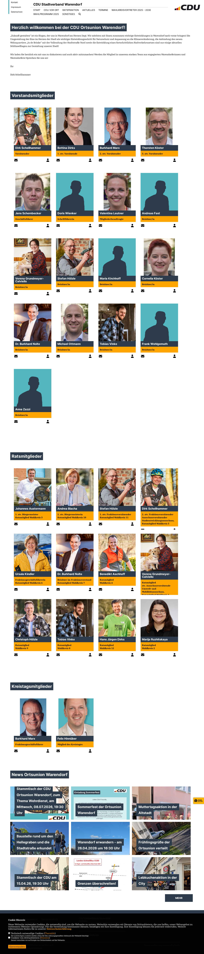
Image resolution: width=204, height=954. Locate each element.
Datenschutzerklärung (59, 928)
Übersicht (50, 933)
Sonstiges (68, 14)
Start (36, 10)
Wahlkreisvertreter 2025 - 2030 (131, 10)
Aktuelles (88, 10)
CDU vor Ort (51, 10)
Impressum (16, 7)
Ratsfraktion (70, 10)
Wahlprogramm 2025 (46, 14)
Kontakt (14, 2)
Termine (103, 10)
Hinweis (45, 937)
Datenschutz (16, 12)
